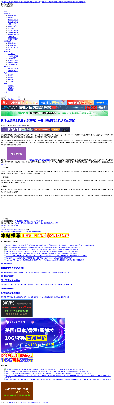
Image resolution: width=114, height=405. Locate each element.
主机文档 (11, 77)
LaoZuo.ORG (24, 402)
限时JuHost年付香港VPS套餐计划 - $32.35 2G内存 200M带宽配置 (21, 231)
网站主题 (11, 86)
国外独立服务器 (13, 69)
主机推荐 (7, 13)
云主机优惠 (7, 41)
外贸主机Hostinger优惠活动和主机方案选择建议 (57, 258)
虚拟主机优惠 (12, 43)
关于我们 (45, 402)
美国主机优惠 (12, 15)
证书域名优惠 (12, 45)
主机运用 (11, 79)
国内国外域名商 (13, 71)
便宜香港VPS (12, 28)
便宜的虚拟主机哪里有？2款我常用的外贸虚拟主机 (61, 253)
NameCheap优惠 (13, 60)
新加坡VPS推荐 (13, 39)
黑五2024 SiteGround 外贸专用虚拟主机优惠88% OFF (61, 249)
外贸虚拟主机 (13, 225)
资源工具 (11, 90)
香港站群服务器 (13, 22)
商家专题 (7, 66)
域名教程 (11, 81)
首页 (5, 11)
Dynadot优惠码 (12, 64)
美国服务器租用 (13, 26)
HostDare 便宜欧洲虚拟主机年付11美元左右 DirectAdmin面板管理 (73, 245)
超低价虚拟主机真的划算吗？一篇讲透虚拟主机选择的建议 (38, 120)
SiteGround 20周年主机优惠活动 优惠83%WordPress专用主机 (68, 256)
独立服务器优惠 (13, 47)
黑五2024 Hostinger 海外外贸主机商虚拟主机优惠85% (62, 251)
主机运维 (11, 75)
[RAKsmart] (35, 237)
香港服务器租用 (13, 20)
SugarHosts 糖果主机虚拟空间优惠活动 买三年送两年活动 (66, 260)
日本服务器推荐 (13, 30)
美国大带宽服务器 (13, 34)
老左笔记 (83, 2)
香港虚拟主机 (12, 17)
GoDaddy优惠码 (13, 62)
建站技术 (11, 88)
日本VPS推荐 (12, 37)
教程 (5, 73)
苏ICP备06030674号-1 (35, 402)
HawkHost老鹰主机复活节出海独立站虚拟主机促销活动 (64, 247)
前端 (5, 83)
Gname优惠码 (12, 58)
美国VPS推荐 (12, 24)
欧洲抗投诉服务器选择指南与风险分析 (13, 229)
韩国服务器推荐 (13, 32)
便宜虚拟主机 (5, 225)
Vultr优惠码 (11, 54)
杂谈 (5, 92)
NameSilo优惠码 (13, 56)
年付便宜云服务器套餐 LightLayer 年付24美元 (29, 221)
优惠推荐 (7, 52)
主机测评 (7, 49)
